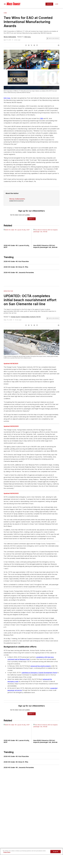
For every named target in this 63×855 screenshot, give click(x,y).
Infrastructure (8, 291)
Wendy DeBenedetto (10, 37)
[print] (58, 45)
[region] (31, 851)
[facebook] (26, 45)
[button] (5, 4)
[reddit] (34, 45)
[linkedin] (29, 45)
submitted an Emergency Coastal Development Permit (39, 672)
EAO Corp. (27, 37)
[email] (37, 45)
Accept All (55, 851)
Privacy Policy (6, 852)
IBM (41, 118)
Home (5, 12)
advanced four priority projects (41, 666)
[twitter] (31, 45)
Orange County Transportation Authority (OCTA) (26, 317)
